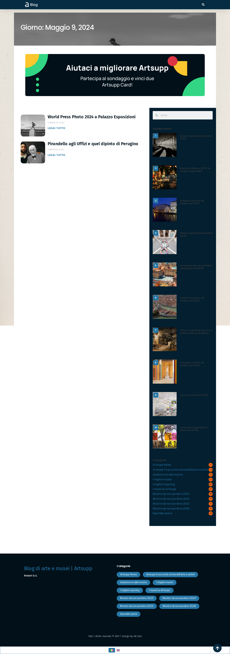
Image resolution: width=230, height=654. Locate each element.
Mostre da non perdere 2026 (171, 508)
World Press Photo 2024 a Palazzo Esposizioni (92, 116)
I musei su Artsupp (164, 489)
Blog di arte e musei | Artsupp (58, 568)
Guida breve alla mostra (168, 474)
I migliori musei (162, 479)
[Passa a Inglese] (118, 650)
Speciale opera (162, 513)
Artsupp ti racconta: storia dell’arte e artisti (180, 469)
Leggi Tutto (56, 128)
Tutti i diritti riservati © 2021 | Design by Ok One (115, 636)
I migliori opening (164, 484)
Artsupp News (162, 464)
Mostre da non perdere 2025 (171, 503)
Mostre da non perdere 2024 (171, 498)
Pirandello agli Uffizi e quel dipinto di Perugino (93, 143)
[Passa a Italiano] (112, 650)
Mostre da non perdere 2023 (171, 494)
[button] (203, 4)
